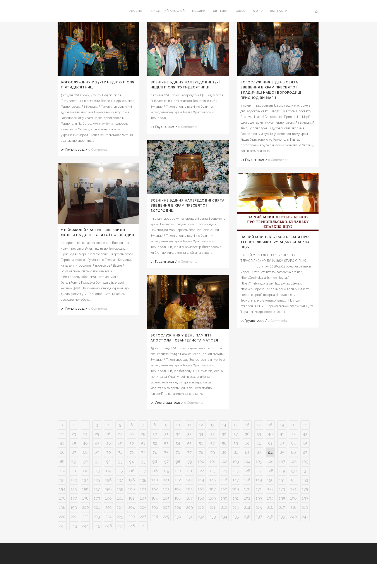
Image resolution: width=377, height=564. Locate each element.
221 (74, 516)
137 (120, 480)
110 (62, 470)
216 (270, 507)
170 (247, 489)
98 (177, 461)
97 (166, 461)
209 (189, 507)
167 (212, 489)
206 (154, 507)
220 (62, 516)
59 (235, 443)
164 (178, 489)
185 (166, 498)
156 (85, 489)
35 (212, 434)
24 (85, 434)
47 (97, 443)
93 (120, 461)
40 (270, 434)
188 (201, 498)
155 (74, 489)
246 (108, 525)
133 (74, 480)
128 (270, 470)
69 (96, 452)
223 (97, 516)
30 (155, 434)
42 (293, 434)
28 (131, 434)
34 (201, 434)
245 (97, 525)
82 (247, 452)
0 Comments (98, 149)
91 (97, 461)
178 (85, 498)
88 (62, 461)
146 (224, 480)
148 (247, 480)
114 (108, 470)
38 (247, 434)
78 (201, 452)
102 (224, 461)
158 (108, 489)
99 (189, 461)
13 (212, 425)
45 (74, 443)
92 (108, 461)
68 (85, 452)
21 (305, 425)
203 (120, 507)
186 (178, 498)
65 (305, 443)
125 (236, 470)
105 (259, 461)
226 (132, 516)
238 (270, 516)
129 (282, 470)
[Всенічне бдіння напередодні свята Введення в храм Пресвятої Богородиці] (188, 167)
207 (166, 507)
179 (97, 498)
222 (85, 516)
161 (143, 489)
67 (74, 452)
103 (236, 461)
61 (259, 443)
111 (73, 470)
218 (293, 507)
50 (131, 443)
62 (270, 443)
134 (85, 480)
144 (201, 480)
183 (143, 498)
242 (62, 525)
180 (108, 498)
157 (97, 489)
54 (178, 443)
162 (155, 489)
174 (293, 489)
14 (224, 425)
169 (235, 489)
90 (85, 461)
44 (62, 443)
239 (282, 516)
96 (154, 461)
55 (189, 443)
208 (178, 507)
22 (62, 434)
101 (213, 461)
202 (108, 507)
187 (189, 498)
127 (259, 470)
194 (270, 498)
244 (85, 525)
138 (132, 480)
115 (120, 470)
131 (305, 470)
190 (224, 498)
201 (97, 507)
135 (97, 480)
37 (235, 434)
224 (108, 516)
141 (166, 480)
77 (189, 452)
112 (85, 470)
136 (108, 480)
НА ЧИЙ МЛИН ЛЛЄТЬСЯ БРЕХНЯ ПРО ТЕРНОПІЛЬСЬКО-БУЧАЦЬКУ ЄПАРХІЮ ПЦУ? (274, 242)
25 (97, 434)
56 (201, 443)
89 (73, 461)
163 (166, 489)
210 (201, 507)
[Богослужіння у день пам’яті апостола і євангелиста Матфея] (188, 302)
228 (155, 516)
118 (155, 470)
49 (120, 443)
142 (178, 480)
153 (305, 480)
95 (143, 461)
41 (282, 434)
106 (270, 461)
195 (282, 498)
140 (154, 480)
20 (293, 425)
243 (73, 525)
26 (108, 434)
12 (201, 425)
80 (224, 452)
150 (270, 480)
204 (131, 507)
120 (178, 470)
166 (201, 489)
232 (201, 516)
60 (247, 443)
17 (259, 425)
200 (85, 507)
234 (224, 516)
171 (259, 489)
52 (155, 443)
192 (247, 498)
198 (62, 507)
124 (224, 470)
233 (212, 516)
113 (97, 470)
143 (189, 480)
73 (143, 452)
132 (62, 480)
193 (259, 498)
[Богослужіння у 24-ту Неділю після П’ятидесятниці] (98, 49)
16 (247, 425)
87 (305, 452)
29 (143, 434)
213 (236, 507)
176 (62, 498)
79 (212, 452)
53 (166, 443)
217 (282, 507)
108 (293, 461)
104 (247, 461)
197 (305, 498)
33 (189, 434)
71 (120, 452)
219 (305, 507)
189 (212, 498)
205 (143, 507)
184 (154, 498)
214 (247, 507)
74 (155, 452)
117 (143, 470)
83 (259, 452)
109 (305, 461)
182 (132, 498)
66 (62, 452)
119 (166, 470)
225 (120, 516)
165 (189, 489)
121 (189, 470)
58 (224, 443)
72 (132, 452)
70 (108, 452)
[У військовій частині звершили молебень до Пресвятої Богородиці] (98, 193)
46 (85, 443)
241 (305, 516)
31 (166, 434)
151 (282, 480)
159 (120, 489)
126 (247, 470)
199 (73, 507)
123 (213, 470)
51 (143, 443)
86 (293, 452)
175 (305, 489)
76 (178, 452)
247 (120, 525)
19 (282, 425)
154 (62, 489)
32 (178, 434)
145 (212, 480)
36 (224, 434)
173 (282, 489)
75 (166, 452)
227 (143, 516)
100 (201, 461)
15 (236, 425)
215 (259, 507)
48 (108, 443)
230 (178, 516)
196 (293, 498)
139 (143, 480)
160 (131, 489)
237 (259, 516)
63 (282, 443)
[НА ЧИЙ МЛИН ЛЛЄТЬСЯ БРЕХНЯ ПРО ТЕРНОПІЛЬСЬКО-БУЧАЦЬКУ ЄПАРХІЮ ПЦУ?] (278, 202)
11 (189, 425)
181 (120, 498)
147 (236, 480)
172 (270, 489)
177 (74, 498)
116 (132, 470)
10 (178, 425)
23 (74, 434)
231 (189, 516)
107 (282, 461)
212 (224, 507)
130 (293, 470)
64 (293, 443)
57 (212, 443)
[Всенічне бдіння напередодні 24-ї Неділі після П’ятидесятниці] (188, 49)
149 (258, 480)
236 (247, 516)
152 (293, 480)
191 (236, 498)
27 (120, 434)
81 (236, 452)
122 (201, 470)
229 (166, 516)
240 (293, 516)
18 (270, 425)
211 (212, 507)
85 (282, 452)
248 (131, 525)
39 (259, 434)
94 (131, 461)
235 (236, 516)
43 (305, 434)
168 (224, 489)
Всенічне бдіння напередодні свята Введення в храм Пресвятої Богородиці (187, 205)
